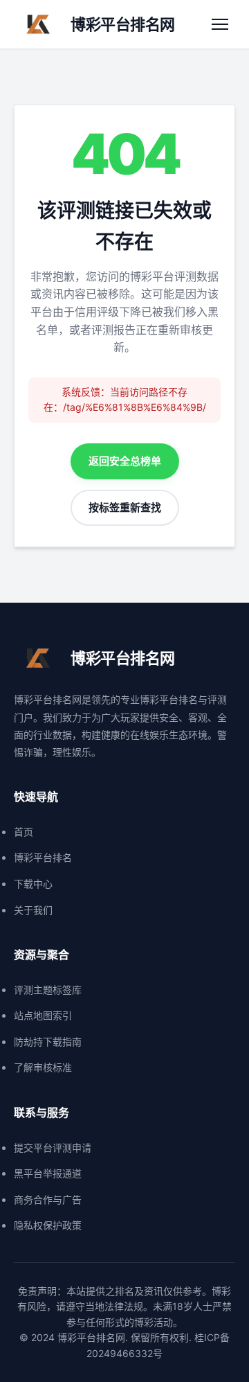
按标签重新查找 (125, 507)
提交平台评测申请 (52, 1147)
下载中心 (33, 883)
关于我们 (33, 910)
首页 (23, 832)
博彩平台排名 (43, 857)
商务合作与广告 (48, 1199)
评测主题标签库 (48, 989)
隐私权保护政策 (48, 1225)
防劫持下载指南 (48, 1041)
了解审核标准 (43, 1067)
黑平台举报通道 (48, 1173)
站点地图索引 (43, 1015)
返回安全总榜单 (125, 461)
